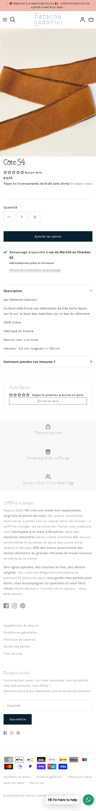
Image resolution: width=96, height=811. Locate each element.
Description (13, 291)
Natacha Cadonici (24, 795)
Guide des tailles (17, 646)
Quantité (10, 207)
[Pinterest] (22, 605)
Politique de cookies (19, 639)
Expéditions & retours (21, 625)
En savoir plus (81, 184)
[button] (14, 172)
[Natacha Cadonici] (48, 19)
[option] (48, 92)
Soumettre (17, 719)
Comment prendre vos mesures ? (29, 362)
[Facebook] (6, 605)
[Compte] (81, 20)
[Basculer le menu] (5, 20)
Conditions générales (20, 632)
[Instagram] (14, 605)
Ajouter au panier (48, 236)
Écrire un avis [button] (48, 401)
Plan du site (13, 654)
